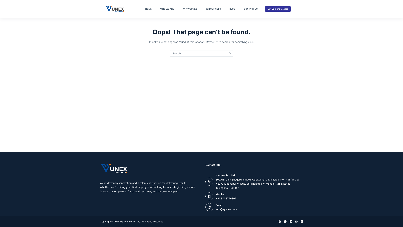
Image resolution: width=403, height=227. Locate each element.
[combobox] (198, 53)
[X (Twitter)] (302, 221)
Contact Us (251, 9)
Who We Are (167, 9)
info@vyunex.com (226, 209)
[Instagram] (285, 221)
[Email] (296, 221)
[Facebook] (280, 221)
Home (148, 9)
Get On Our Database (278, 9)
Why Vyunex (190, 9)
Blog (232, 9)
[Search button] (230, 53)
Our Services (213, 9)
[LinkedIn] (291, 221)
